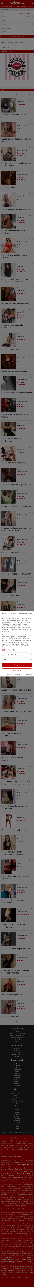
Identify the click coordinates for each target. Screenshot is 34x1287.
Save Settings (17, 670)
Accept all (17, 665)
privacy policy (6, 631)
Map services (8, 660)
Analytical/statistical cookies (14, 655)
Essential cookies (10, 650)
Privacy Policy (8, 674)
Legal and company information (23, 674)
